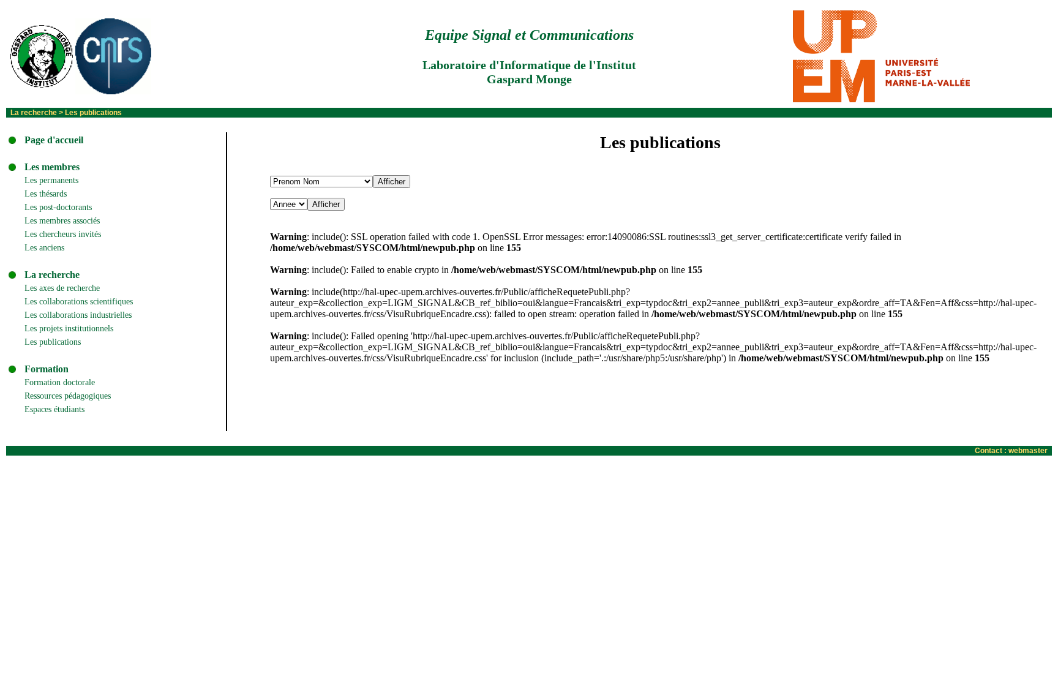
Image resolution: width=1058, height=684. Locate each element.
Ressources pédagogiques (67, 395)
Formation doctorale (59, 382)
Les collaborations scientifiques (78, 301)
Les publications (52, 342)
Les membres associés (62, 220)
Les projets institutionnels (68, 328)
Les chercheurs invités (62, 234)
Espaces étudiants (54, 409)
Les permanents (51, 180)
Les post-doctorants (58, 207)
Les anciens (44, 247)
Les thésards (45, 193)
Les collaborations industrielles (78, 315)
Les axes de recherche (62, 288)
